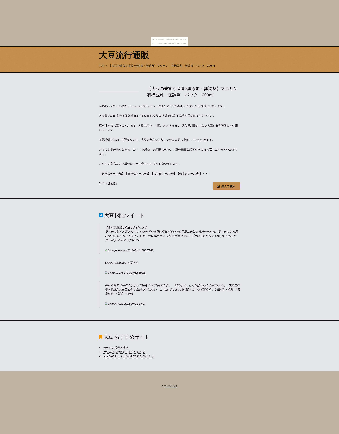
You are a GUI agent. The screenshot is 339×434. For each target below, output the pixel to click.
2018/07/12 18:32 (142, 250)
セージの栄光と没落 (115, 347)
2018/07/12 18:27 (135, 303)
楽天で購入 (228, 186)
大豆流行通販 (124, 55)
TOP (101, 65)
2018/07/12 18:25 (135, 272)
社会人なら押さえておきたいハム (124, 351)
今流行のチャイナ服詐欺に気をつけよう (128, 356)
